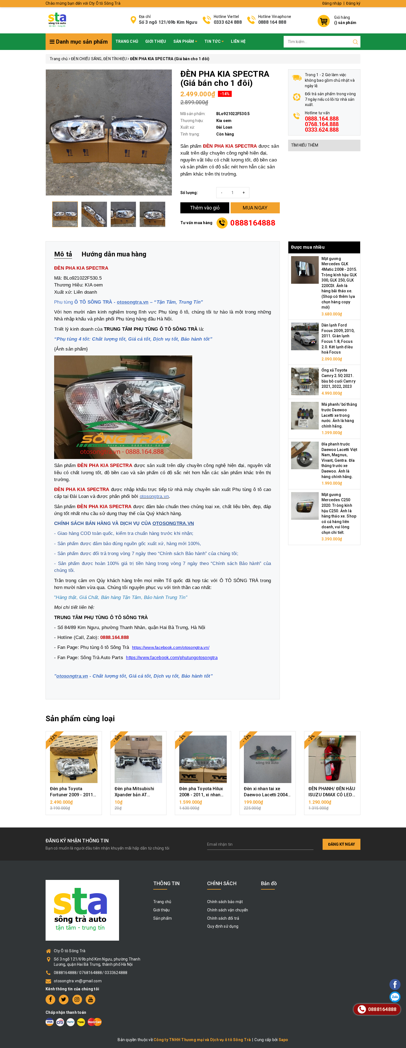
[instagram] (77, 999)
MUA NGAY (255, 208)
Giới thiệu (155, 41)
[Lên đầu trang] (380, 729)
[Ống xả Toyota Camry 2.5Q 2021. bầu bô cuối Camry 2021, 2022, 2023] (305, 381)
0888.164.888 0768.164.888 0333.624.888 (322, 124)
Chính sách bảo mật (225, 902)
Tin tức (213, 41)
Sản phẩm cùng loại (80, 718)
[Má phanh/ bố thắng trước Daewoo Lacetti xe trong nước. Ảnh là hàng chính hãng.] (305, 415)
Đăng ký (353, 3)
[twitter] (63, 999)
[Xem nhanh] (73, 759)
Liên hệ (238, 41)
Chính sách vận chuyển (227, 910)
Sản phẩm (184, 41)
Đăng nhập (332, 3)
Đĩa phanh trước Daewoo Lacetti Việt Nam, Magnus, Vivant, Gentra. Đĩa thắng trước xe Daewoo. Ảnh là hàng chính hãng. (339, 460)
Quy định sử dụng (222, 926)
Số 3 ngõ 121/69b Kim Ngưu (168, 22)
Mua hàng (74, 805)
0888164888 (252, 222)
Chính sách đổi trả (223, 918)
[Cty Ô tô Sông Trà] (58, 19)
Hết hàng (138, 805)
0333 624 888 (228, 22)
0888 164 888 (272, 22)
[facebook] (50, 999)
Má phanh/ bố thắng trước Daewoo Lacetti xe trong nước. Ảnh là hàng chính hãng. (339, 415)
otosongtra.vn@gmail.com (78, 981)
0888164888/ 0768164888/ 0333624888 (91, 972)
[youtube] (90, 999)
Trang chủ (126, 41)
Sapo (283, 1040)
